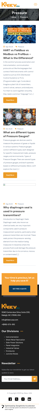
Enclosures (10, 351)
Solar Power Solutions (14, 342)
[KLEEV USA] (11, 4)
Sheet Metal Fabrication (15, 340)
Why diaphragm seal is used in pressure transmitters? (17, 211)
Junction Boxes (12, 354)
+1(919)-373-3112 (8, 324)
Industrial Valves (12, 348)
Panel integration (12, 345)
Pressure (21, 47)
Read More (10, 100)
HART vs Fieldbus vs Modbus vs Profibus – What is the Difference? (18, 54)
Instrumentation (12, 337)
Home (13, 17)
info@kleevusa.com (10, 320)
